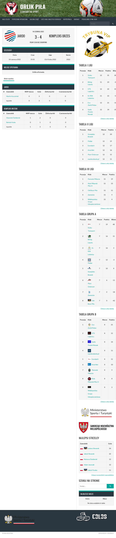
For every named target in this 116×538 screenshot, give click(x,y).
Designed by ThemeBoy (106, 533)
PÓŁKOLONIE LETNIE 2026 (89, 19)
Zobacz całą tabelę (107, 119)
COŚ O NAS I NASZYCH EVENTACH (51, 19)
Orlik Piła (32, 6)
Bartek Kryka (11, 122)
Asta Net (91, 150)
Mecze (101, 71)
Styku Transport (91, 229)
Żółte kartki (49, 92)
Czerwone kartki (65, 92)
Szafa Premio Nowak (90, 112)
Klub (89, 71)
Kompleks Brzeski (91, 273)
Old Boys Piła (92, 190)
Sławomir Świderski (13, 118)
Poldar (90, 141)
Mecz (105, 499)
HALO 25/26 (6, 19)
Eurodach (91, 146)
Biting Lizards (90, 241)
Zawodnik (10, 92)
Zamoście (91, 195)
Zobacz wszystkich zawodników (102, 475)
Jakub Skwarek (89, 454)
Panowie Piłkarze (94, 179)
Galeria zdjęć (34, 19)
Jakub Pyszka (92, 470)
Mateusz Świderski (90, 459)
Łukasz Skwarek (93, 448)
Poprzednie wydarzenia (20, 19)
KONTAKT (76, 19)
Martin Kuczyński (12, 96)
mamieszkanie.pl (93, 159)
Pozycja (83, 71)
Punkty (108, 71)
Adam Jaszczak (89, 465)
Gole (39, 92)
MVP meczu (29, 92)
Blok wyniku (9, 78)
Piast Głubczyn (93, 154)
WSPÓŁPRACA (67, 19)
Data (87, 499)
